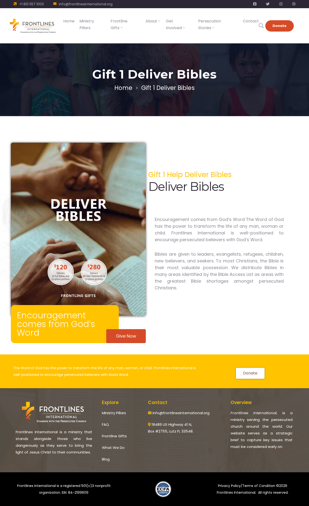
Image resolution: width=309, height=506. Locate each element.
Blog (106, 459)
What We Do (113, 447)
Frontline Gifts (119, 24)
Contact (251, 21)
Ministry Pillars (86, 24)
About (151, 21)
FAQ (105, 424)
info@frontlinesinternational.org (85, 4)
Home (69, 21)
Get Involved (174, 24)
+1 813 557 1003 (31, 4)
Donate (280, 25)
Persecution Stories (209, 24)
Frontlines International (236, 492)
